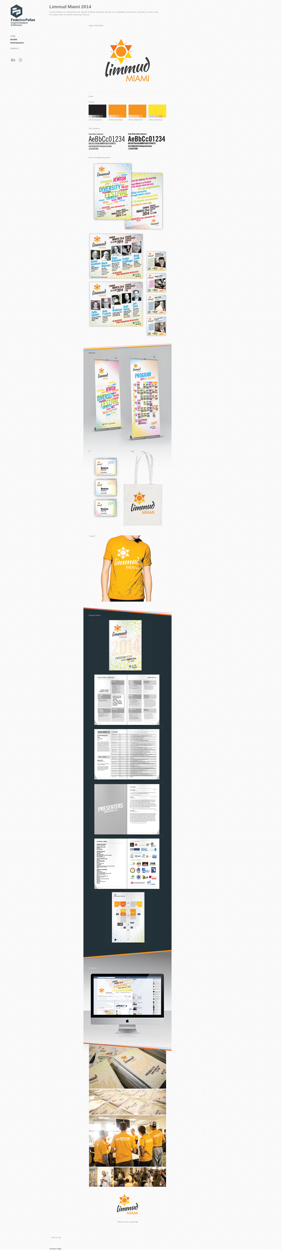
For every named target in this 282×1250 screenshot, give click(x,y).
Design (13, 40)
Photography (17, 43)
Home (13, 36)
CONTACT (14, 49)
